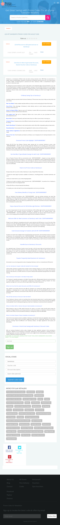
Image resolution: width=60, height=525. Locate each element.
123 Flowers (11, 417)
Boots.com (46, 424)
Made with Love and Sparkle (43, 428)
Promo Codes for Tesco (27, 413)
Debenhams (39, 395)
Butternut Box (24, 424)
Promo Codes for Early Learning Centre (30, 431)
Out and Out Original (43, 413)
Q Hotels (20, 417)
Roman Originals (27, 428)
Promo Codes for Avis (14, 399)
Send (47, 17)
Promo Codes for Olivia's (15, 403)
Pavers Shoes (11, 431)
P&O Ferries (25, 435)
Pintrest (10, 498)
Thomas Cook (46, 403)
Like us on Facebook (9, 450)
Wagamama (29, 410)
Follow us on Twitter (19, 451)
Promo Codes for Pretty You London (18, 421)
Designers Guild (12, 424)
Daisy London (11, 439)
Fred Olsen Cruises (13, 428)
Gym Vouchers (37, 486)
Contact (10, 486)
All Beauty (46, 406)
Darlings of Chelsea (13, 435)
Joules (40, 399)
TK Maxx (9, 406)
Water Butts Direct (38, 435)
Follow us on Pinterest (9, 461)
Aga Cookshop (36, 421)
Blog (8, 483)
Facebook (10, 491)
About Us (10, 479)
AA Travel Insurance (32, 417)
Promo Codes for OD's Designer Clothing (19, 395)
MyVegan (40, 392)
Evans (9, 410)
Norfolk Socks (36, 424)
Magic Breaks (49, 431)
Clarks (47, 399)
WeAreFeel (30, 392)
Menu (58, 2)
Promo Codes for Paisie (22, 406)
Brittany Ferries (12, 413)
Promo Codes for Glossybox (15, 392)
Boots (27, 403)
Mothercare (36, 406)
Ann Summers (18, 410)
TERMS (42, 52)
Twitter (9, 495)
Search (54, 2)
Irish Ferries (39, 410)
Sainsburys (35, 403)
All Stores (23, 479)
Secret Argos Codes (29, 399)
